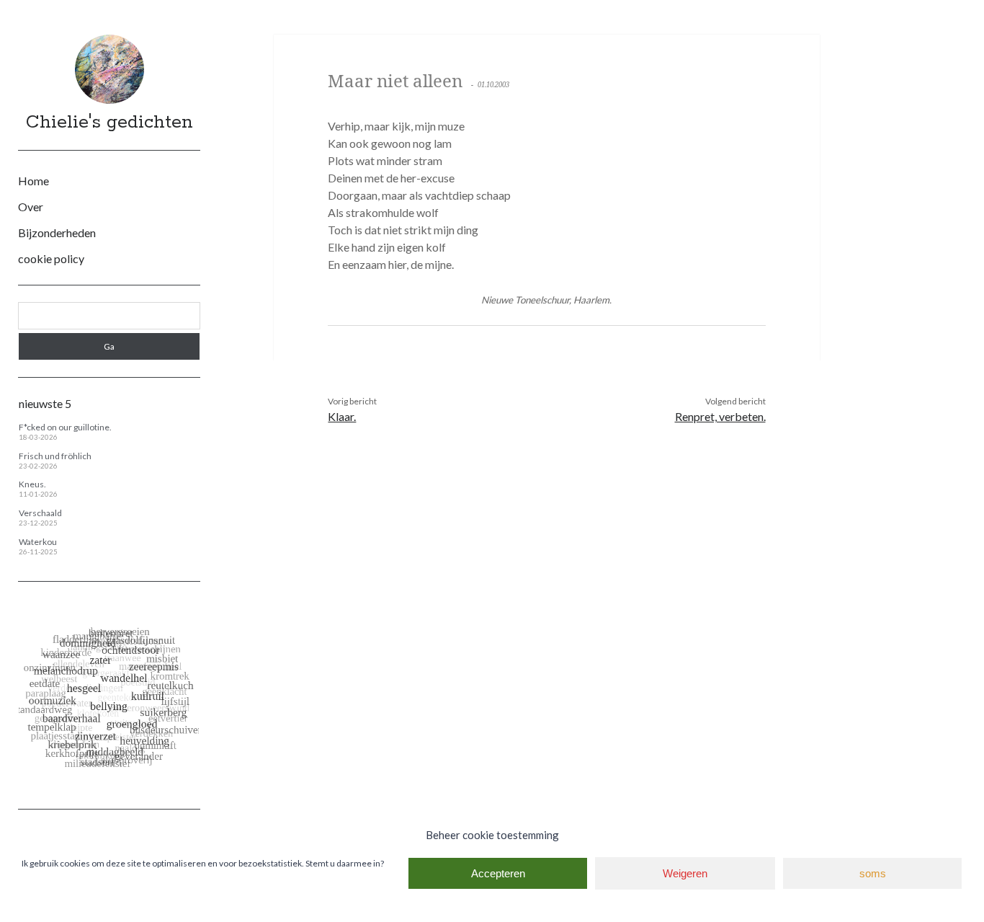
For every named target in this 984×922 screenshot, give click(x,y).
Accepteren (498, 873)
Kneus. (32, 484)
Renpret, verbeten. (720, 416)
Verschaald (40, 512)
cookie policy (51, 258)
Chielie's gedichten (109, 122)
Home (33, 180)
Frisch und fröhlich (55, 456)
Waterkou (38, 541)
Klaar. (342, 416)
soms (872, 873)
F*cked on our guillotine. (65, 427)
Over (30, 206)
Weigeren (685, 873)
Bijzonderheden (57, 232)
